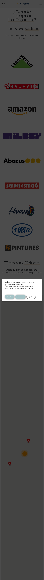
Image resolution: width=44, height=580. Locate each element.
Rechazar (20, 297)
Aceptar (9, 297)
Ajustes (31, 297)
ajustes (30, 288)
